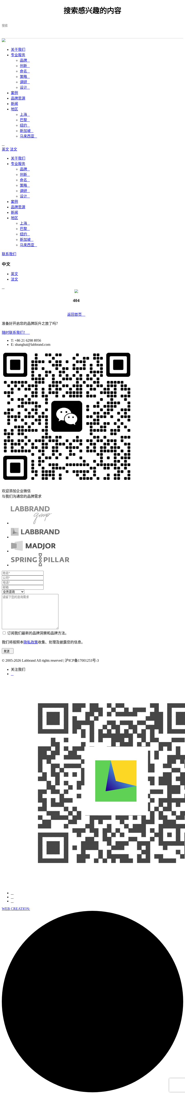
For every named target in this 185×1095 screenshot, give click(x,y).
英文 (5, 149)
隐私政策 (30, 642)
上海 (25, 114)
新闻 (14, 104)
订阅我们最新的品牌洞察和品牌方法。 (38, 633)
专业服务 (18, 55)
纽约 (25, 125)
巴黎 (25, 120)
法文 (13, 149)
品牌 (25, 60)
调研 (25, 82)
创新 (25, 66)
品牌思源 (18, 98)
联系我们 (9, 254)
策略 (25, 77)
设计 (25, 87)
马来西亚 (28, 136)
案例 (14, 93)
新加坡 (26, 131)
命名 (25, 71)
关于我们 (18, 49)
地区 (14, 109)
